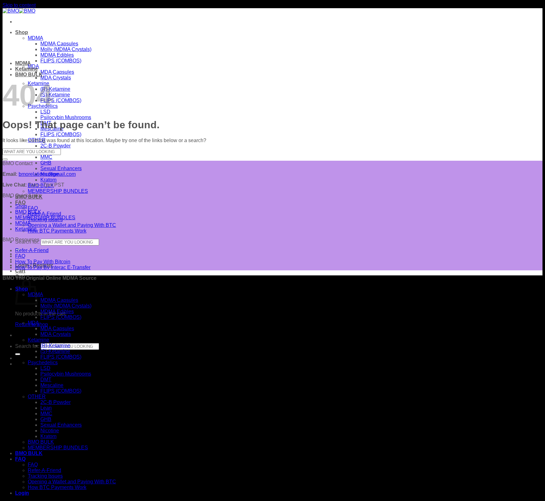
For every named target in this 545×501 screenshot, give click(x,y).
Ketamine (26, 69)
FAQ (20, 202)
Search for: (27, 346)
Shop (21, 32)
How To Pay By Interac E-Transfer (53, 267)
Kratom (48, 179)
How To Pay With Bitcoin (42, 261)
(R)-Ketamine (55, 89)
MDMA (35, 38)
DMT (45, 379)
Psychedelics (43, 362)
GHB (45, 162)
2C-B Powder (55, 145)
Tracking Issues (45, 476)
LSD (45, 368)
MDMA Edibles (57, 55)
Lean (46, 408)
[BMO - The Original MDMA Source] (19, 11)
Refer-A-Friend (44, 213)
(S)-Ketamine (55, 94)
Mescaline (51, 385)
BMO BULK (29, 74)
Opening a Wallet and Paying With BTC (72, 225)
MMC (46, 157)
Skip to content (19, 5)
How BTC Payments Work (57, 230)
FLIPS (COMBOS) (60, 60)
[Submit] (17, 354)
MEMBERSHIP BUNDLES (58, 191)
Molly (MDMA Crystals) (65, 49)
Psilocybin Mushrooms (65, 117)
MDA (33, 322)
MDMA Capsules (59, 43)
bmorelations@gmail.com (47, 174)
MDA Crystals (55, 77)
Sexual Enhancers (61, 168)
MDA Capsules (57, 72)
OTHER (37, 396)
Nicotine (49, 430)
